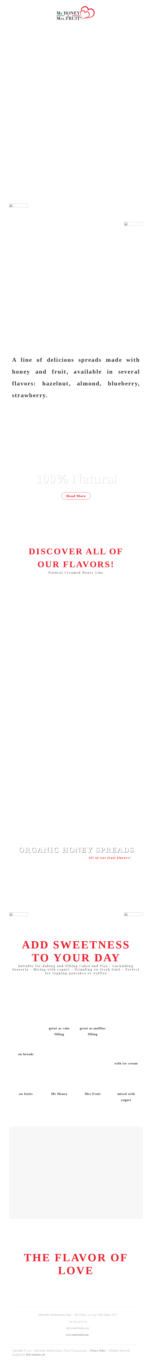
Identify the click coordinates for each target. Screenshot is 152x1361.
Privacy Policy (98, 1350)
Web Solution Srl (35, 1354)
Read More (76, 496)
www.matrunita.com (77, 1334)
